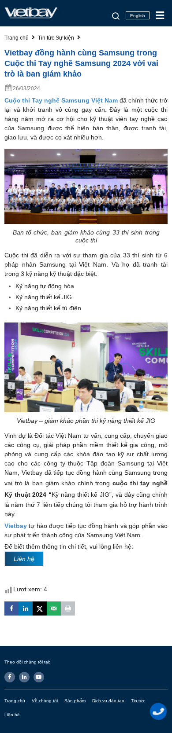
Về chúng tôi (45, 700)
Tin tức (138, 700)
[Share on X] (40, 608)
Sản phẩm (75, 700)
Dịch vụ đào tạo (108, 700)
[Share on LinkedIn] (26, 608)
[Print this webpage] (68, 608)
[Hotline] (159, 711)
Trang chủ (14, 700)
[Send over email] (54, 608)
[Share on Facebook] (11, 608)
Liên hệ (12, 714)
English (137, 15)
